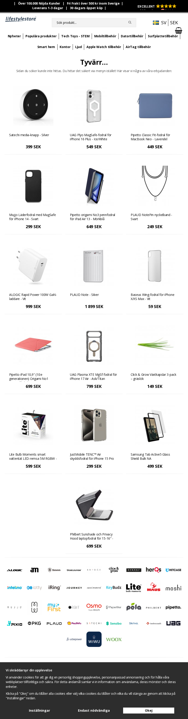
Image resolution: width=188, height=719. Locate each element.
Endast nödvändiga (94, 710)
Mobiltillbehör (105, 36)
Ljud (78, 47)
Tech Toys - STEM (75, 36)
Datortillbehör (132, 36)
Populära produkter (41, 36)
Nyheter (14, 36)
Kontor (65, 47)
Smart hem (46, 47)
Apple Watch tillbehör (103, 47)
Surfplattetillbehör (163, 36)
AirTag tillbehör (138, 47)
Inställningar (39, 710)
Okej (148, 710)
